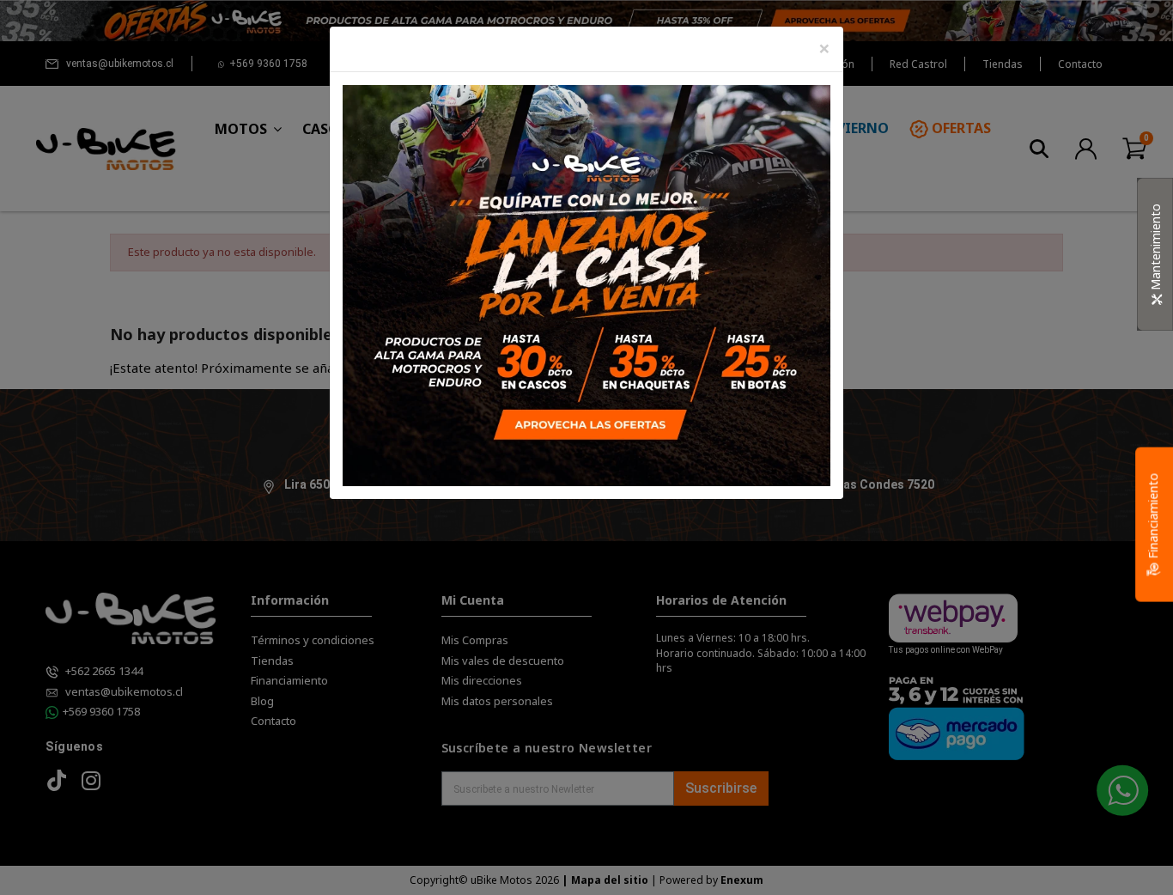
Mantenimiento (1155, 249)
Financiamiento (1153, 518)
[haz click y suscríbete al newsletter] (586, 284)
